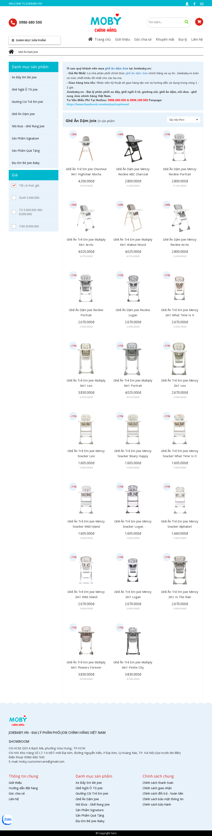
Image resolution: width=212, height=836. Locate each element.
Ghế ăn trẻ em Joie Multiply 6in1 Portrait (132, 383)
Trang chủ (103, 39)
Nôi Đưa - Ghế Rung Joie (28, 126)
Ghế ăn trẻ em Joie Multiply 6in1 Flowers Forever (86, 664)
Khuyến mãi (165, 39)
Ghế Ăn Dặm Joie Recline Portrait (86, 312)
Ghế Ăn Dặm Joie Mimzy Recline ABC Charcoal (133, 171)
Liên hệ (197, 39)
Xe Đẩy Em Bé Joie (24, 77)
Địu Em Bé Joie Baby (26, 163)
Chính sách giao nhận (157, 788)
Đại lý (182, 39)
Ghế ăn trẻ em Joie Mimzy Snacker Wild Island (86, 523)
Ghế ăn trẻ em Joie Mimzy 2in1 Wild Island (86, 594)
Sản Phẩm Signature (25, 138)
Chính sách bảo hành (157, 804)
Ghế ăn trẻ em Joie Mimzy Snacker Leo (86, 453)
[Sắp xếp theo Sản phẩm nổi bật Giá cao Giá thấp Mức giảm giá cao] (183, 119)
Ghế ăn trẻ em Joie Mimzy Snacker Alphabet (179, 523)
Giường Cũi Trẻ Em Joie (27, 102)
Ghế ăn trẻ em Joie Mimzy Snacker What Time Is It (179, 453)
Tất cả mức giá (29, 185)
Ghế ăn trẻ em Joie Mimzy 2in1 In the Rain (179, 594)
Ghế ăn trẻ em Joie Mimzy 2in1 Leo (179, 383)
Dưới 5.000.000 (29, 198)
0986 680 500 (30, 22)
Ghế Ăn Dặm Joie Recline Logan (133, 312)
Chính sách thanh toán (158, 782)
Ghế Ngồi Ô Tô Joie (25, 89)
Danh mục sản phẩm (30, 40)
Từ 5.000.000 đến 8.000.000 (30, 212)
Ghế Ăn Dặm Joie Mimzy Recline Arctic (179, 242)
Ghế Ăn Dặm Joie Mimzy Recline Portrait (179, 171)
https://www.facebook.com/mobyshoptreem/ (98, 104)
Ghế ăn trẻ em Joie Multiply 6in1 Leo (86, 383)
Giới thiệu (122, 39)
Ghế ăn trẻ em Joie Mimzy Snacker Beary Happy (133, 453)
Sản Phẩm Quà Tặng (26, 151)
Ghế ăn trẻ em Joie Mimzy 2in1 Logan (133, 594)
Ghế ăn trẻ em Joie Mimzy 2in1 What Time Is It (179, 312)
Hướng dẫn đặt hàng (23, 788)
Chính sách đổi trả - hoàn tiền (163, 793)
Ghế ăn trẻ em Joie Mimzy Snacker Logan (133, 523)
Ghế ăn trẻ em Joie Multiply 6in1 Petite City (132, 664)
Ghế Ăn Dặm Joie (28, 52)
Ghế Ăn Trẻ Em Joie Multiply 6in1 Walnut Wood (132, 242)
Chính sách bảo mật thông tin (163, 799)
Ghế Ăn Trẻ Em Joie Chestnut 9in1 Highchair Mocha (86, 171)
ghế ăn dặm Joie (116, 68)
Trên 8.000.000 (29, 226)
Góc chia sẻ (143, 39)
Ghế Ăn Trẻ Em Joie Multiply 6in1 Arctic (86, 242)
